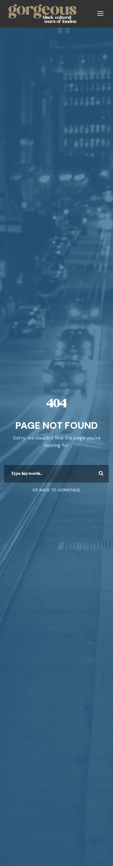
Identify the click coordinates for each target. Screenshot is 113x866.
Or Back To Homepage (56, 489)
